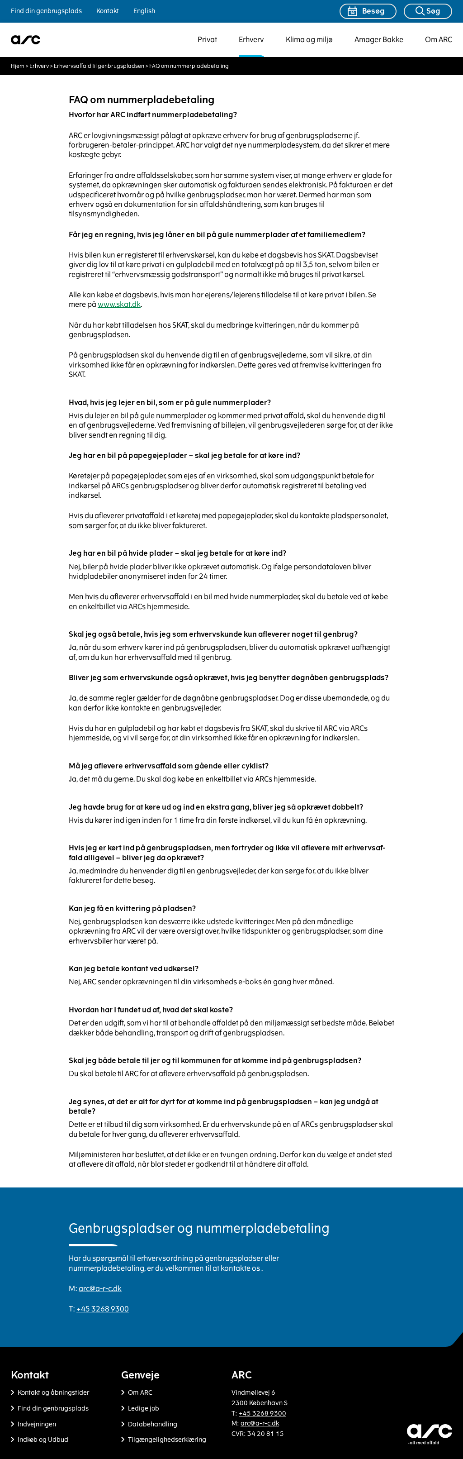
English (144, 11)
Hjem (17, 66)
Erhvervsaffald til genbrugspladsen (99, 66)
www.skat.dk (119, 304)
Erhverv (251, 39)
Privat (207, 39)
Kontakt (107, 11)
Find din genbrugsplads (46, 11)
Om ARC (438, 39)
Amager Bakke (378, 39)
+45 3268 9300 (102, 1309)
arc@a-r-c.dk (100, 1288)
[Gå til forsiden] (26, 39)
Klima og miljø (309, 39)
